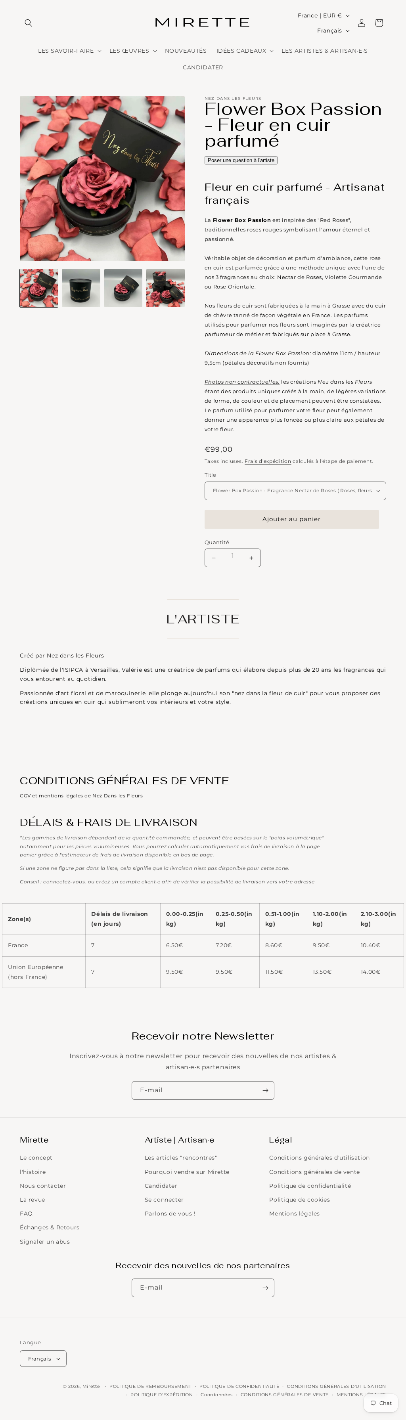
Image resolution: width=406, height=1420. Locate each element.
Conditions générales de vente (314, 1171)
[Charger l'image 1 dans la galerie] (39, 288)
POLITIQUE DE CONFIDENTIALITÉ (239, 1386)
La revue (32, 1199)
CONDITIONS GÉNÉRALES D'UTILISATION (336, 1386)
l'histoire (33, 1171)
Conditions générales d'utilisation (319, 1157)
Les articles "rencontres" (181, 1157)
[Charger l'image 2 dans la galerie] (81, 288)
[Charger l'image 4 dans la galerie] (165, 288)
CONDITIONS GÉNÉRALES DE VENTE (285, 1394)
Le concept (36, 1157)
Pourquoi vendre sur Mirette (187, 1171)
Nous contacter (43, 1185)
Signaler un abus (45, 1241)
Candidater (161, 1185)
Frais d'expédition (268, 461)
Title (210, 475)
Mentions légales (294, 1213)
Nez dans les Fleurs (75, 655)
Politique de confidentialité (310, 1185)
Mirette (91, 1386)
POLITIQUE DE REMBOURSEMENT (150, 1386)
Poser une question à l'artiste (241, 160)
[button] (28, 23)
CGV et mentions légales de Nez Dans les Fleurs (81, 796)
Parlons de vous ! (170, 1213)
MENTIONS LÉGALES (361, 1394)
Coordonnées (217, 1394)
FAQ (26, 1213)
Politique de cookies (299, 1199)
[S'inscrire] (265, 1090)
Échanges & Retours (50, 1227)
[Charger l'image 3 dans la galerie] (123, 288)
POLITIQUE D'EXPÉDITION (161, 1394)
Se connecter (164, 1199)
